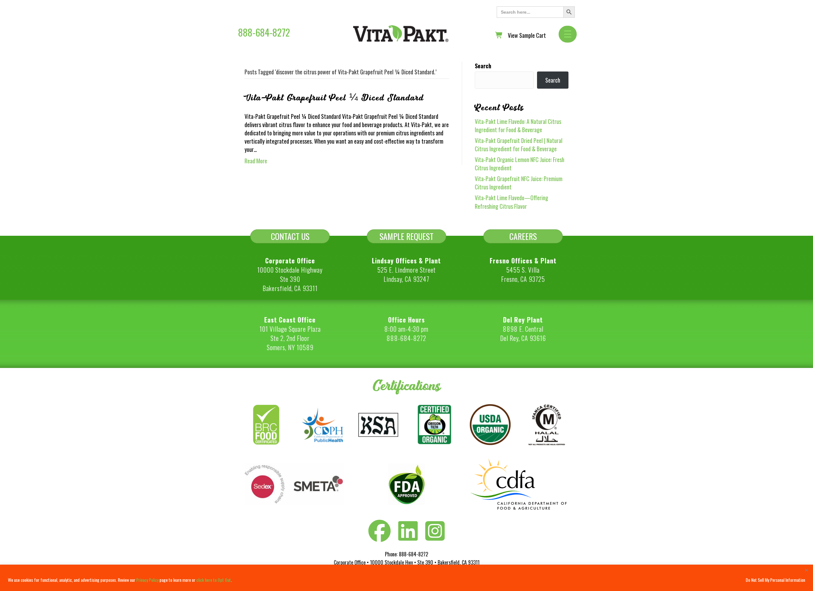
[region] (406, 578)
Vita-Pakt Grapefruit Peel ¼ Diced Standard (334, 98)
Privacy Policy (147, 579)
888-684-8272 (264, 32)
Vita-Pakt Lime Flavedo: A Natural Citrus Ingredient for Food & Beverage (518, 125)
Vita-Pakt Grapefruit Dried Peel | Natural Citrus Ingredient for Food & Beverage (518, 144)
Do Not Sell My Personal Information (775, 579)
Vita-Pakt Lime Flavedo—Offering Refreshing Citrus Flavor (511, 202)
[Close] (806, 570)
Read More (256, 161)
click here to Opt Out (213, 579)
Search (483, 66)
